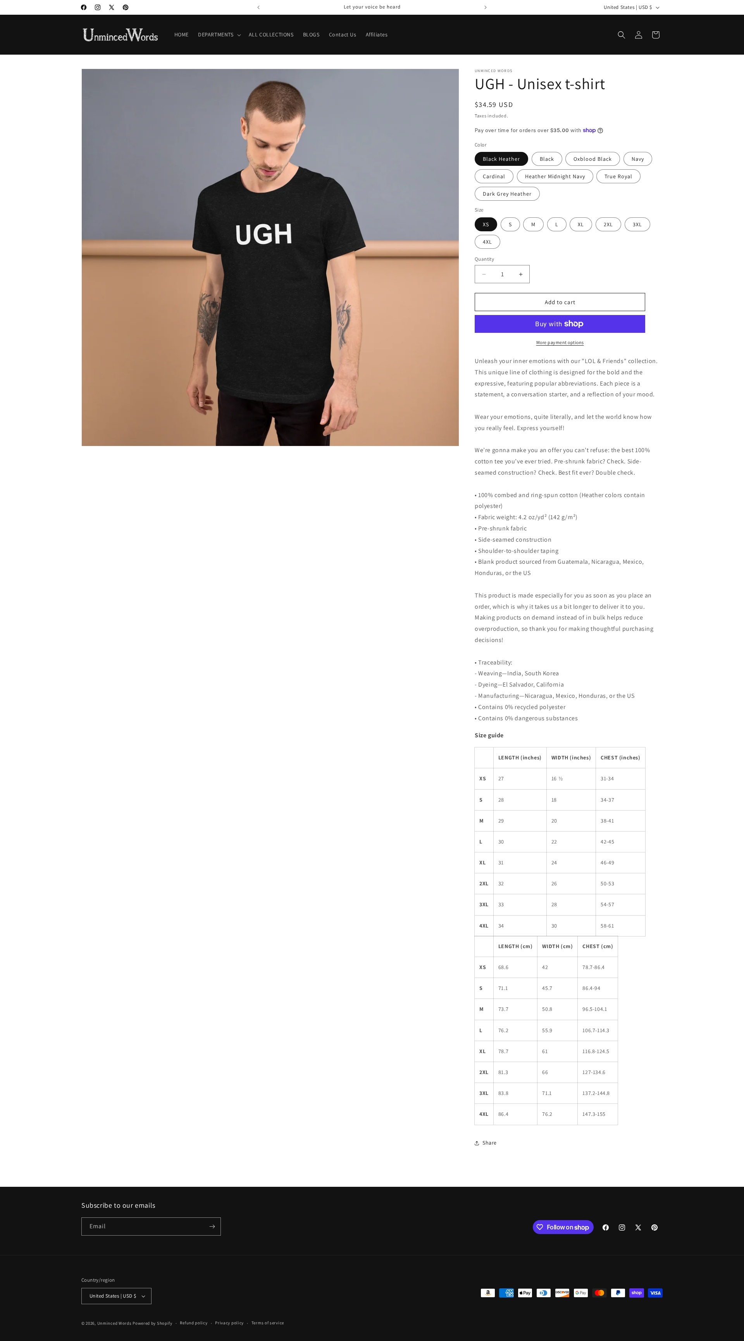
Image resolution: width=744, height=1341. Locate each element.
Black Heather (501, 158)
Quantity (484, 259)
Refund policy (193, 1323)
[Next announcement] (485, 7)
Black (547, 158)
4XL (487, 241)
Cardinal (494, 176)
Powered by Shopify (152, 1323)
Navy (638, 158)
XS (486, 224)
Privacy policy (229, 1323)
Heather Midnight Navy (555, 176)
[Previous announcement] (258, 7)
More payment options (560, 342)
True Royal (618, 176)
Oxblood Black (593, 158)
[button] (218, 34)
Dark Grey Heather (507, 193)
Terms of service (267, 1323)
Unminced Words (114, 1323)
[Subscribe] (211, 1226)
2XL (608, 224)
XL (581, 224)
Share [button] (489, 1142)
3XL (637, 224)
